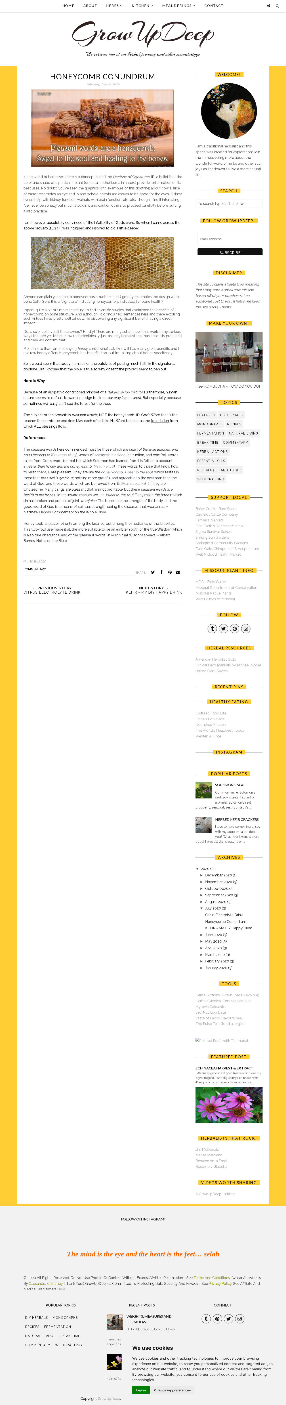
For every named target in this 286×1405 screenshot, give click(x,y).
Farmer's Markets (210, 520)
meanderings (177, 6)
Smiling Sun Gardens (212, 537)
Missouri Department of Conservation (226, 588)
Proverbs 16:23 (64, 455)
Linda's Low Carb (210, 719)
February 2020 (217, 961)
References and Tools (219, 470)
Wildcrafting (211, 479)
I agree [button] (141, 1390)
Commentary (34, 569)
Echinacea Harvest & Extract (224, 1068)
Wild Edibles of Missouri (215, 599)
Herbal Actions (212, 452)
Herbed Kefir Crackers (237, 819)
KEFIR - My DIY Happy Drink (228, 928)
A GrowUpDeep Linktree (216, 1194)
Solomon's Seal (230, 785)
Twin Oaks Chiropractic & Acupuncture (227, 549)
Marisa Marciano (209, 1155)
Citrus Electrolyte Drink (224, 915)
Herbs (112, 6)
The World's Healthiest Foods (220, 730)
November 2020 (219, 882)
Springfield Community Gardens (222, 543)
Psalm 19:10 (104, 466)
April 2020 (214, 948)
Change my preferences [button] (172, 1390)
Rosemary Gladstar (211, 1166)
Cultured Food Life (211, 713)
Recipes (234, 424)
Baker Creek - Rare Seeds (216, 509)
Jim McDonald (207, 1149)
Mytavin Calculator (211, 1007)
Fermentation (210, 433)
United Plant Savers (212, 671)
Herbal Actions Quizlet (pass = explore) (227, 995)
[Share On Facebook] (161, 572)
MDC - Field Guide (211, 582)
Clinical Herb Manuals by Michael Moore (228, 665)
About (90, 6)
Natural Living (244, 433)
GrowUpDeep (109, 1399)
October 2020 (217, 888)
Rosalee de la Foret (211, 1161)
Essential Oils (211, 461)
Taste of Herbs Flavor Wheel (219, 1018)
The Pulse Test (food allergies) (221, 1024)
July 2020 (213, 908)
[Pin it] (169, 572)
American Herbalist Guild (216, 659)
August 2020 (216, 902)
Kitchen (140, 6)
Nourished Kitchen (211, 724)
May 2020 (214, 941)
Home (68, 6)
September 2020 (219, 895)
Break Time (207, 442)
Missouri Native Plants (214, 593)
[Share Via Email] (178, 572)
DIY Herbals (231, 415)
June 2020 (214, 935)
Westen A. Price (208, 736)
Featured (206, 415)
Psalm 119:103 (133, 483)
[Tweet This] (152, 572)
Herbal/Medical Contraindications (223, 1001)
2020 (205, 869)
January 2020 (216, 968)
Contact (214, 6)
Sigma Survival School (214, 531)
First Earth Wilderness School (220, 526)
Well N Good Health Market (218, 554)
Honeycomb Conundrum (225, 922)
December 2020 (219, 875)
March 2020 (215, 955)
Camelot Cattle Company (217, 514)
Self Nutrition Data (211, 1012)
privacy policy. (220, 1283)
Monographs (210, 424)
